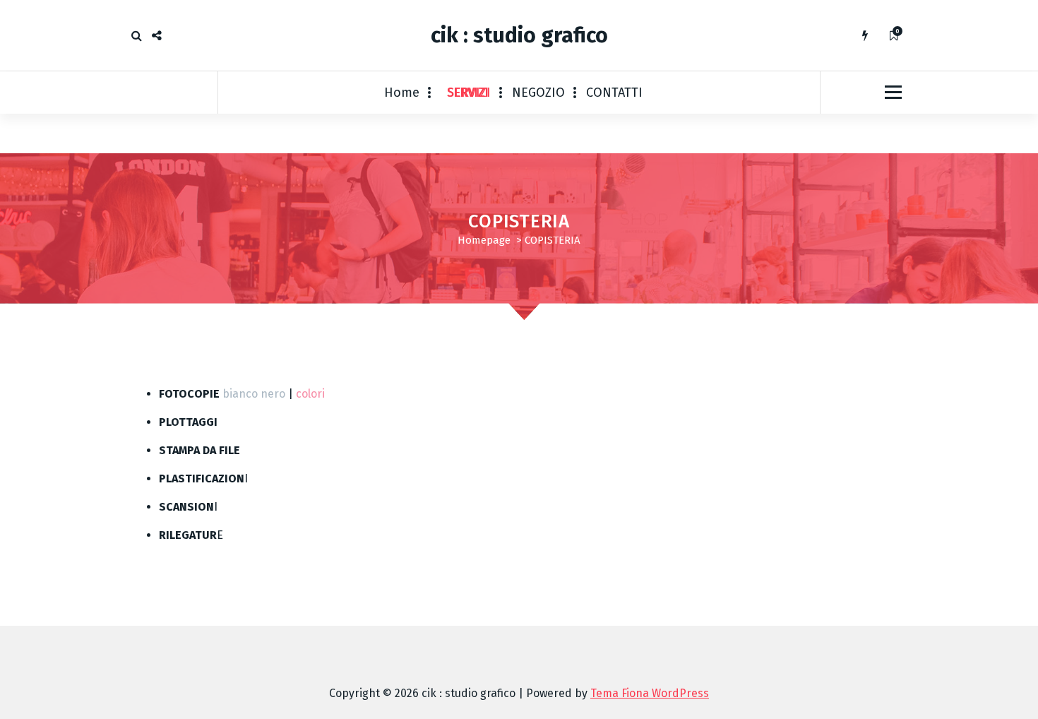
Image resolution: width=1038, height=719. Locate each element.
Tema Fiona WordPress (649, 693)
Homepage (484, 240)
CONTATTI (614, 92)
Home (401, 92)
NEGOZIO (538, 92)
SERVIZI (469, 92)
